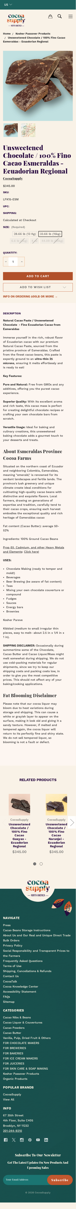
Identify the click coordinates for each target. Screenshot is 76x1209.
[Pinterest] (29, 1139)
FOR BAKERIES (13, 1053)
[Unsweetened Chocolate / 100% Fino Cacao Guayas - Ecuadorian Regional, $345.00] (19, 804)
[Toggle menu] (70, 16)
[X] (13, 1139)
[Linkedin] (46, 1139)
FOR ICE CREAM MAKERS (20, 1058)
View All (8, 1099)
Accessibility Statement (19, 991)
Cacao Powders (13, 1027)
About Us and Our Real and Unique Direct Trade (37, 935)
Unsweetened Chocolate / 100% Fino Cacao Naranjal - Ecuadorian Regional (56, 835)
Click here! (31, 551)
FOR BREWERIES (14, 1048)
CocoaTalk (10, 981)
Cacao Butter (12, 1032)
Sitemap (9, 1001)
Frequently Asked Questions (22, 961)
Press (7, 925)
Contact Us (11, 976)
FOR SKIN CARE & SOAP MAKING (25, 1068)
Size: (14, 227)
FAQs (6, 996)
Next (72, 822)
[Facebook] (5, 1139)
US (6, 4)
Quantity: (10, 252)
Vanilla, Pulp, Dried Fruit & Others (27, 1038)
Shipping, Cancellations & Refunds (27, 971)
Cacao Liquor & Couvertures (22, 1022)
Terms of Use (12, 966)
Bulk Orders (11, 940)
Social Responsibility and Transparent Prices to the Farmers (36, 953)
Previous (4, 822)
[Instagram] (21, 1139)
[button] (38, 276)
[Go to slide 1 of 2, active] (34, 863)
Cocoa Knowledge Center (20, 986)
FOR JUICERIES (13, 1063)
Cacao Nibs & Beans (17, 1017)
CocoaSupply (12, 1094)
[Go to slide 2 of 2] (41, 863)
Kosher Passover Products (21, 1073)
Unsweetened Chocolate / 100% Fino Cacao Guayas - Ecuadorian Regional (19, 835)
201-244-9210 (12, 1130)
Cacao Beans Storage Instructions (26, 930)
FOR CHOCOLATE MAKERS (21, 1043)
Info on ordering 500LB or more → (30, 296)
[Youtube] (37, 1139)
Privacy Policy (12, 945)
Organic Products (15, 1078)
